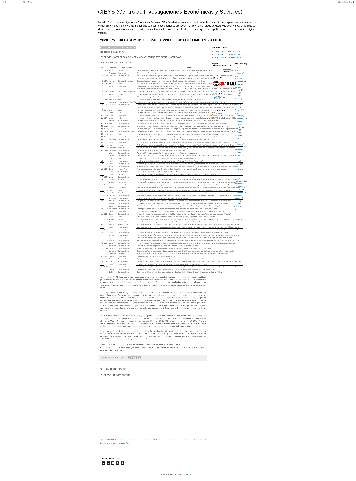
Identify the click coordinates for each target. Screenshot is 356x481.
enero (237, 70)
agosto (237, 90)
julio (236, 67)
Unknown (218, 114)
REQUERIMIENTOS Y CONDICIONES (206, 40)
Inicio (155, 439)
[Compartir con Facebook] (137, 357)
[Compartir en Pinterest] (139, 357)
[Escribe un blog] (131, 357)
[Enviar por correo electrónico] (129, 357)
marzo (237, 104)
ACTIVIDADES (183, 40)
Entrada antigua (199, 439)
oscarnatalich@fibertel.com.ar (132, 347)
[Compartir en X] (134, 357)
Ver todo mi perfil (218, 117)
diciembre (239, 73)
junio (237, 96)
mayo (237, 99)
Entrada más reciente (108, 439)
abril (236, 102)
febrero (238, 110)
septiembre (239, 87)
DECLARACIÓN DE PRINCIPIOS (131, 40)
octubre (238, 85)
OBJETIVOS (151, 40)
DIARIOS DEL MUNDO (219, 98)
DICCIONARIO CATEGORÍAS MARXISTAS (230, 55)
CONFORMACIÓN (167, 40)
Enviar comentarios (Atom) (120, 443)
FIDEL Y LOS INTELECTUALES (221, 103)
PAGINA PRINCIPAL (107, 40)
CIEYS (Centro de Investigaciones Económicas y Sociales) (170, 12)
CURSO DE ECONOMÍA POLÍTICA (227, 52)
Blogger (192, 474)
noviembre (239, 82)
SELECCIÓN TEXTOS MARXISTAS (227, 57)
